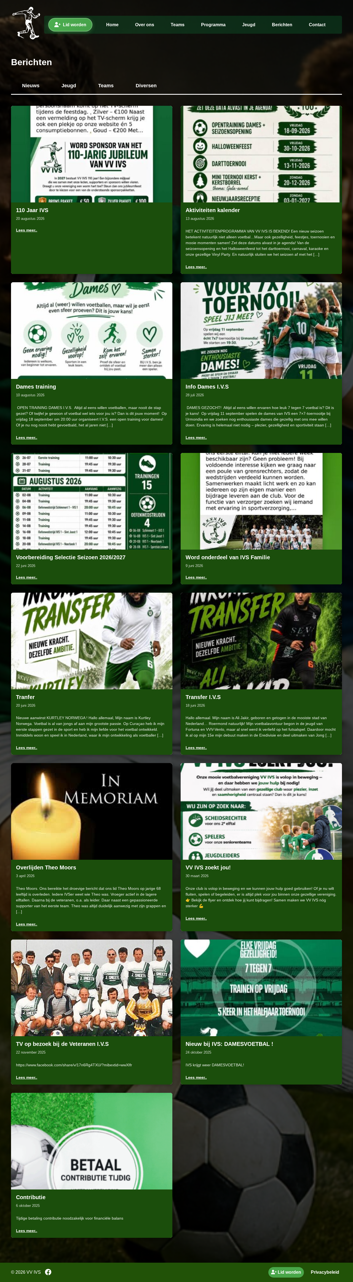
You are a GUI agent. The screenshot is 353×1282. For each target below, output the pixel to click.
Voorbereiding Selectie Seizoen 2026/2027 (70, 557)
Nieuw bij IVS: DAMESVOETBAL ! (229, 1044)
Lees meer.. (26, 230)
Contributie (31, 1197)
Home (112, 24)
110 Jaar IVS (32, 210)
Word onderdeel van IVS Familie (228, 557)
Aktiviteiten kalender (213, 210)
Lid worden (74, 24)
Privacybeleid (325, 1272)
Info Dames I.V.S (207, 387)
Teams (177, 24)
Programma (213, 24)
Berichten (282, 24)
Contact (317, 24)
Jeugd (248, 24)
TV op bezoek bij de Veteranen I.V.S (62, 1044)
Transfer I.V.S (203, 697)
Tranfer (25, 697)
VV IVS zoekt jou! (208, 867)
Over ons (144, 24)
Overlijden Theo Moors (46, 867)
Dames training (36, 387)
